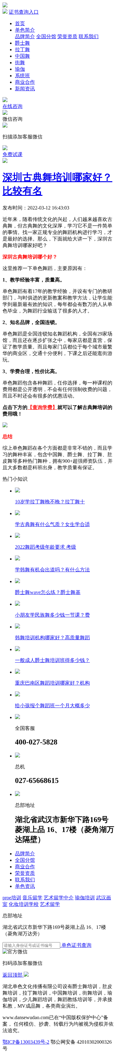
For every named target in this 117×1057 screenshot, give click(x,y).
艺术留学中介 (59, 897)
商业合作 (25, 82)
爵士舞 (22, 43)
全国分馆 (46, 36)
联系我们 (89, 36)
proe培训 (11, 897)
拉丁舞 (22, 49)
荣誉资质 (67, 36)
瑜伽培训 (85, 897)
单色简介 (25, 30)
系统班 (22, 75)
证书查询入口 (24, 12)
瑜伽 (20, 69)
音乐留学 (32, 897)
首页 (20, 23)
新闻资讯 (25, 88)
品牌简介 (25, 36)
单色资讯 (25, 886)
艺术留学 (50, 904)
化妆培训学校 (24, 904)
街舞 (20, 62)
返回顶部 (13, 975)
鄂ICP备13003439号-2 (25, 1042)
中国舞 (22, 56)
